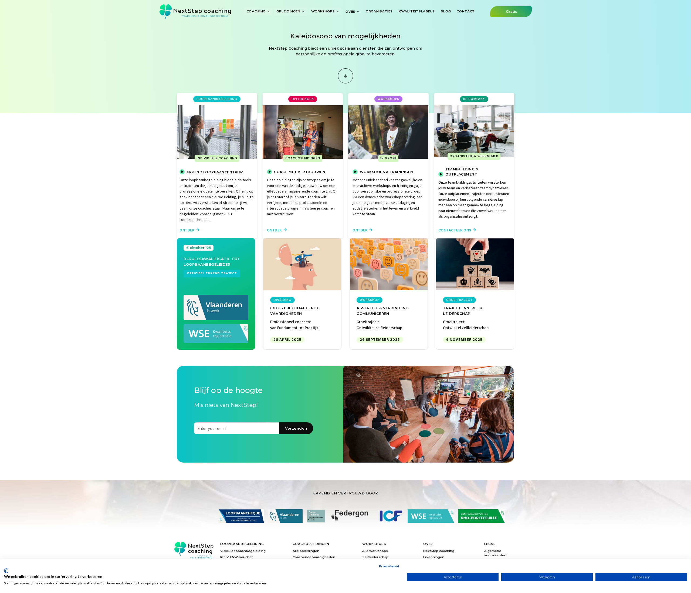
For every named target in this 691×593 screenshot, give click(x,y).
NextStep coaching (438, 551)
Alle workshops (375, 551)
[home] (195, 11)
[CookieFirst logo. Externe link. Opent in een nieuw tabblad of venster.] (6, 570)
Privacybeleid (389, 566)
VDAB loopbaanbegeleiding (243, 551)
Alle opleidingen (306, 551)
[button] (258, 11)
